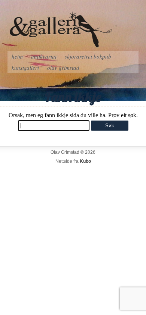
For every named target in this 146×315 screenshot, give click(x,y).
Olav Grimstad (63, 67)
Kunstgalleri (25, 67)
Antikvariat (44, 56)
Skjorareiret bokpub (88, 56)
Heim (17, 56)
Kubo (85, 161)
